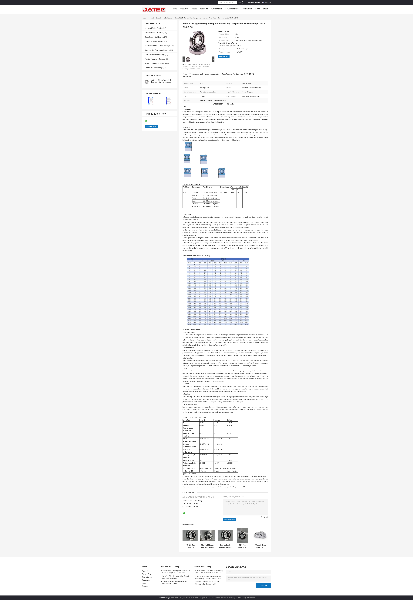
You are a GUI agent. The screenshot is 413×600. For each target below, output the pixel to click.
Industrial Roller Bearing (154, 28)
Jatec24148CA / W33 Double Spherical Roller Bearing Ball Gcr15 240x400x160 (208, 577)
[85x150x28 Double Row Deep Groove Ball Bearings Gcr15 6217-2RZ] (207, 535)
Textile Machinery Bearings (155, 59)
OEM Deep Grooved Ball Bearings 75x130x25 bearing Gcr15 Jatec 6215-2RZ (242, 546)
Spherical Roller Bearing (154, 33)
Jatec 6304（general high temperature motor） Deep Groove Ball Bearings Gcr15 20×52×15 (196, 66)
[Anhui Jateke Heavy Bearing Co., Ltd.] (154, 9)
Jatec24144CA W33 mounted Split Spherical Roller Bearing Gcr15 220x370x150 (207, 583)
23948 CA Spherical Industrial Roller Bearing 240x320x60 (174, 582)
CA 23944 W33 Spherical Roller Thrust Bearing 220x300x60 (175, 577)
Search (240, 2)
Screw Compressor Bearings (155, 63)
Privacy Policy (164, 598)
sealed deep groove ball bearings (239, 487)
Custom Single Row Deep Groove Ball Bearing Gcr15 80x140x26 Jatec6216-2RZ (225, 546)
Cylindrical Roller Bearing (154, 41)
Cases (265, 9)
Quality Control (232, 9)
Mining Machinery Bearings (155, 55)
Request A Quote (254, 2)
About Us (204, 9)
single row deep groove (194, 487)
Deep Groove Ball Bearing (164, 18)
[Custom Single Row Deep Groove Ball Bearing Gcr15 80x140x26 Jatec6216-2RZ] (225, 535)
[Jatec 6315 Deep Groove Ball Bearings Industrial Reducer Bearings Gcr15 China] (147, 81)
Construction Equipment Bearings (157, 50)
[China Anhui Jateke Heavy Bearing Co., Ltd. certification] (151, 101)
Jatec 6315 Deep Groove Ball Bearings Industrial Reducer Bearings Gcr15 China (161, 82)
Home (175, 9)
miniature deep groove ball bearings (215, 487)
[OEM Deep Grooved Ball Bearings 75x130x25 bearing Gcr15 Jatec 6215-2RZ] (242, 535)
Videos (194, 9)
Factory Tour (216, 9)
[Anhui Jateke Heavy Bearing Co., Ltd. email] (147, 121)
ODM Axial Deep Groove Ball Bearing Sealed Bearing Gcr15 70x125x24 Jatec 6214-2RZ (260, 546)
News (257, 9)
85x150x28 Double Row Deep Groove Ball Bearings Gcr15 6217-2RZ (207, 546)
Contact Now (223, 56)
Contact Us (247, 9)
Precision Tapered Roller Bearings (157, 46)
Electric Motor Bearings (154, 68)
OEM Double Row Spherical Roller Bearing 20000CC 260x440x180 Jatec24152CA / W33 (209, 572)
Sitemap (145, 586)
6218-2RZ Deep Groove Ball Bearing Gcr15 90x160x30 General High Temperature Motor (190, 546)
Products (184, 9)
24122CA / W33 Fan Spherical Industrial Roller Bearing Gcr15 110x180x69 (176, 572)
